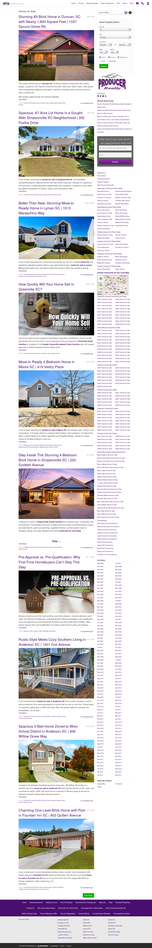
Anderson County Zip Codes (107, 408)
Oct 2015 (118, 741)
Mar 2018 (118, 703)
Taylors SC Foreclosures (105, 545)
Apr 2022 (100, 641)
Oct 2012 (100, 772)
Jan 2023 (118, 629)
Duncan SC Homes (103, 210)
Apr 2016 (100, 734)
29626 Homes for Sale (122, 414)
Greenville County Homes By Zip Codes (112, 296)
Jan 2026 (118, 573)
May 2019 (118, 682)
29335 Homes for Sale (104, 346)
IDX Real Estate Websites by (28, 946)
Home (103, 57)
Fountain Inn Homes (122, 247)
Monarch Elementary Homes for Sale (109, 489)
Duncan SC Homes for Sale (32, 103)
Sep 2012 (118, 772)
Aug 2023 (100, 619)
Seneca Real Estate (103, 269)
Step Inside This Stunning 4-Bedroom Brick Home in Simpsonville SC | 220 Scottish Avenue (48, 459)
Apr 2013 (118, 762)
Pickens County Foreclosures (106, 530)
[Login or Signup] (148, 3)
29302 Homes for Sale (122, 330)
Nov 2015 (100, 741)
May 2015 (100, 750)
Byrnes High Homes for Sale (106, 470)
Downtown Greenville (104, 204)
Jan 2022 (100, 644)
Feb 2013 (118, 766)
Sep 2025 (118, 579)
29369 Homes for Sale (104, 352)
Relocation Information (49, 631)
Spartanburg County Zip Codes (108, 327)
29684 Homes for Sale (122, 427)
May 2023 (118, 622)
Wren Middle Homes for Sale (106, 514)
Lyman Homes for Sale (104, 213)
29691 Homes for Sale (122, 445)
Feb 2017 (100, 719)
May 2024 (118, 604)
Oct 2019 (100, 675)
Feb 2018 (100, 706)
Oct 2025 (100, 579)
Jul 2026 (118, 563)
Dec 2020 (100, 657)
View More (22, 99)
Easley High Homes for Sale (106, 473)
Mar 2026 (118, 569)
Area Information (46, 716)
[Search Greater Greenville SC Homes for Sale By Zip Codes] (112, 285)
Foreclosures (102, 520)
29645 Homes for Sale (122, 383)
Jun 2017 (100, 713)
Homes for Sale (44, 103)
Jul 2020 (118, 660)
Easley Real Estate (103, 238)
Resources (101, 173)
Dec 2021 (118, 644)
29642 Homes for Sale (122, 396)
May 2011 (118, 775)
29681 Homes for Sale (122, 321)
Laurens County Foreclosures (107, 536)
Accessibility (54, 946)
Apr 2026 (100, 569)
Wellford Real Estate (122, 222)
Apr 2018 (100, 703)
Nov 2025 (118, 576)
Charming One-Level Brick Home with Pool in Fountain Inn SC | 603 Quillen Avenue (52, 813)
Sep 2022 (118, 635)
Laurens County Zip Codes (107, 365)
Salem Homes (119, 269)
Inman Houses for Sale (104, 219)
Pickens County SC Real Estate (109, 232)
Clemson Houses (120, 235)
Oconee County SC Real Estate (108, 266)
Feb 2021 (100, 654)
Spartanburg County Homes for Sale (29, 447)
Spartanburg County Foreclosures (108, 526)
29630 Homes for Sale (104, 393)
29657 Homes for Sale (104, 399)
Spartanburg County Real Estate (109, 207)
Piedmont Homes (102, 201)
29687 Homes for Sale (104, 324)
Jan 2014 (100, 759)
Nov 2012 (118, 769)
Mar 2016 (118, 734)
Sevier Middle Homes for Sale (107, 505)
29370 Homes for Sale (122, 377)
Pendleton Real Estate (122, 263)
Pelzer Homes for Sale (104, 260)
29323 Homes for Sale (122, 340)
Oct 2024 (100, 597)
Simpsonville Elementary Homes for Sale (110, 508)
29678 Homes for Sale (122, 442)
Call (98, 93)
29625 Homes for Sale (104, 414)
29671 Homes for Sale (122, 402)
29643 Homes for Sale (122, 417)
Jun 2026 (100, 566)
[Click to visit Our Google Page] (106, 96)
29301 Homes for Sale (104, 330)
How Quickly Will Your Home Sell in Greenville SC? (46, 286)
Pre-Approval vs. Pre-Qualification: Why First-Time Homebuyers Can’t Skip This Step (49, 561)
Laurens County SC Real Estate (109, 241)
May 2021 (100, 650)
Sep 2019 (118, 675)
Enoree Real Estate (103, 229)
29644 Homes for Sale (104, 312)
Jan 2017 (118, 719)
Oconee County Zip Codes (107, 433)
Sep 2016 (118, 725)
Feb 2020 (100, 669)
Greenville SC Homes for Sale (32, 353)
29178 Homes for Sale (104, 368)
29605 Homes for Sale (122, 299)
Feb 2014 (118, 756)
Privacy (69, 946)
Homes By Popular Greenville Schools (111, 452)
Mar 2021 (118, 650)
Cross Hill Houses (103, 247)
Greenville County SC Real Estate (109, 188)
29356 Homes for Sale (104, 349)
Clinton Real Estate (121, 244)
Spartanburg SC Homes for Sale (37, 276)
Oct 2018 (100, 694)
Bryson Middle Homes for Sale (107, 464)
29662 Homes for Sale (104, 318)
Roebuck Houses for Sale (105, 225)
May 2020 (118, 663)
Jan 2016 (118, 738)
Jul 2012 (100, 775)
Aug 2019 (100, 678)
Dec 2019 (100, 672)
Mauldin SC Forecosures (105, 548)
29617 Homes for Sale (104, 309)
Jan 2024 (118, 610)
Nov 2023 (118, 613)
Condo (113, 57)
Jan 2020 (118, 669)
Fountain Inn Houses (104, 197)
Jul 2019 (118, 678)
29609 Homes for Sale (122, 302)
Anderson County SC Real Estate (109, 254)
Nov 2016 (118, 722)
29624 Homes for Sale (122, 411)
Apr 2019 (100, 685)
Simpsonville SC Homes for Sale (52, 194)
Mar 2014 (100, 756)
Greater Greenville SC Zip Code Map (113, 272)
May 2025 (118, 585)
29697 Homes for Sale (122, 430)
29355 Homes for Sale (122, 374)
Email (103, 93)
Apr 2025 (100, 588)
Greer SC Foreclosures (104, 542)
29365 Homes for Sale (122, 349)
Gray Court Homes (103, 250)
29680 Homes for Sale (104, 321)
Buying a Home (28, 445)
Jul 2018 (118, 697)
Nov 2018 (118, 691)
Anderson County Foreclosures (107, 533)
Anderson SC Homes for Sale (32, 716)
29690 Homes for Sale (122, 324)
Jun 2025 (100, 585)
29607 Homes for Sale (104, 302)
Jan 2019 (118, 688)
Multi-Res (113, 61)
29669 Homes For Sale (104, 424)
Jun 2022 (118, 638)
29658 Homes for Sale (122, 436)
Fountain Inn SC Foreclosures (107, 554)
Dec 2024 (100, 594)
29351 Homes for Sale (104, 374)
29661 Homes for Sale (122, 315)
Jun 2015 (118, 747)
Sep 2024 (118, 597)
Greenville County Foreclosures (107, 523)
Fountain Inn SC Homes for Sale (33, 887)
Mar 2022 (118, 641)
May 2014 (100, 753)
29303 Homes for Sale (104, 333)
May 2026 (118, 566)
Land (103, 61)
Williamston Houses (103, 263)
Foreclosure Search (103, 179)
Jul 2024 (118, 601)
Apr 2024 (100, 607)
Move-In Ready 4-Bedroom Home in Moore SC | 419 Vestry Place (47, 364)
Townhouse (123, 57)
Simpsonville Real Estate (123, 191)
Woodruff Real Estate (122, 216)
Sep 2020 (118, 657)
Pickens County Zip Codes (107, 390)
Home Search (101, 176)
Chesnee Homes (102, 222)
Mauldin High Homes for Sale (106, 486)
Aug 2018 (100, 697)
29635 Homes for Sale (122, 309)
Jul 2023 (118, 619)
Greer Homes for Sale (104, 194)
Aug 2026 (100, 563)
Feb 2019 (100, 688)
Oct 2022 (100, 635)
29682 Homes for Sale (104, 405)
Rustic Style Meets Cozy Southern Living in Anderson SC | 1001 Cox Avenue (52, 642)
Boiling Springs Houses (122, 219)
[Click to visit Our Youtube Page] (103, 96)
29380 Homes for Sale (104, 380)
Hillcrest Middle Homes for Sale (107, 480)
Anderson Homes (103, 257)
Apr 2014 (118, 753)
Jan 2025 (118, 591)
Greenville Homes (103, 191)
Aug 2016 (100, 728)
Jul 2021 (100, 647)
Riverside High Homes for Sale (107, 498)
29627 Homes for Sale (104, 417)
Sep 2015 (100, 744)
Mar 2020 (118, 666)
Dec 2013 (118, 759)
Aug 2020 (100, 660)
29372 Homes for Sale (122, 352)
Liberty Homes (120, 238)
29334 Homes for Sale (122, 343)
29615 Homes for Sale (122, 305)
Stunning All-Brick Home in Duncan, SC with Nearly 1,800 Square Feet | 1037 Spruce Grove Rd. (50, 21)
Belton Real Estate (121, 257)
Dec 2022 (100, 632)
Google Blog (101, 784)
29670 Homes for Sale (104, 402)
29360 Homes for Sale (104, 377)
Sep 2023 (118, 616)
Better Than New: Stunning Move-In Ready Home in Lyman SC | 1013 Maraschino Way (46, 207)
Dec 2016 (100, 722)
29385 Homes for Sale (104, 358)
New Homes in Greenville (105, 185)
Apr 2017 (100, 716)
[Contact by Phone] (142, 3)
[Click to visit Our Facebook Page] (98, 96)
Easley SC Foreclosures (105, 551)
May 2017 (118, 713)
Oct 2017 (118, 706)
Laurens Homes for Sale (105, 244)
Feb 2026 (100, 573)
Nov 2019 (118, 672)
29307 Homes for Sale (104, 337)
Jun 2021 (118, 647)
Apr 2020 (100, 666)
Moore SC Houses (121, 213)
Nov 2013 (100, 762)
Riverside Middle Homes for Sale (108, 495)
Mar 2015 (118, 750)
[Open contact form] (137, 3)
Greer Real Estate (121, 210)
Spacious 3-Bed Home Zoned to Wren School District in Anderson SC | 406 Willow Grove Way (48, 731)
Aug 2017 (100, 710)
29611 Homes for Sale (104, 305)
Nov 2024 (118, 594)
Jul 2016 (118, 728)
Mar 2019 (118, 685)
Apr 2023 (100, 625)
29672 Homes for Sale (122, 439)
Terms (62, 946)
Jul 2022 (100, 638)
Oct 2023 (100, 616)
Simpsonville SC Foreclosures (107, 539)
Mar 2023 (118, 625)
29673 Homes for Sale (122, 318)
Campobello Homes (121, 225)
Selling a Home (38, 194)
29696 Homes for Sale (122, 449)
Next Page (88, 895)
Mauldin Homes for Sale (123, 197)
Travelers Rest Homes (122, 201)
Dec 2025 (100, 576)
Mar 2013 (100, 766)
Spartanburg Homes (103, 216)
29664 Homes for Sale (104, 439)
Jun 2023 (100, 622)
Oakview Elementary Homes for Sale (109, 492)
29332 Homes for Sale (104, 371)
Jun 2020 (100, 663)
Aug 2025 (100, 582)
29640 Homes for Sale (104, 396)
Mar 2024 (118, 607)
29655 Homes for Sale (122, 421)
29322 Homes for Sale (104, 340)
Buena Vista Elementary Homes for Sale (110, 467)
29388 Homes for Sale (122, 358)
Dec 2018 (100, 691)
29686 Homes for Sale (104, 445)
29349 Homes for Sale (122, 346)
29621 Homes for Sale (104, 411)
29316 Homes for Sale (122, 337)
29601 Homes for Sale (104, 299)
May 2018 (118, 700)
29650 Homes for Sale (122, 312)
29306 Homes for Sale (122, 333)
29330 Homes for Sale (104, 343)
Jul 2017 (118, 710)
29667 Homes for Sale (122, 399)
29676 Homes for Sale (104, 442)
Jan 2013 (100, 769)
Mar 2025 (118, 588)
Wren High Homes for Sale (106, 511)
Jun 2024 (100, 604)
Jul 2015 (100, 747)
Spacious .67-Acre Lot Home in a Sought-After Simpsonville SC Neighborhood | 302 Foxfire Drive (51, 117)
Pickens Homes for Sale (105, 235)
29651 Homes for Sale (104, 315)
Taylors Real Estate (121, 194)
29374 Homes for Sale (104, 355)
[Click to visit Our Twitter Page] (101, 96)
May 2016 (118, 731)
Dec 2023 (100, 613)
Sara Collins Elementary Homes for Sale (110, 502)
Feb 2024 (100, 610)
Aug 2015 (118, 744)
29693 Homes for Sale (104, 449)
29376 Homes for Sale (122, 355)
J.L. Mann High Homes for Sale (107, 483)
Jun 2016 (100, 731)
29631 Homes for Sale (122, 393)
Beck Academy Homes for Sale (107, 455)
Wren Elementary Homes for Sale (108, 517)
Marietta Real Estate (122, 204)
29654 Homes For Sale (104, 421)
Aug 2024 (100, 601)
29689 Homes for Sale (104, 430)
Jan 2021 (118, 654)
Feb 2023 (100, 629)
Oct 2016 (100, 725)
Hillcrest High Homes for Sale (106, 477)
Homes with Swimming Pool (32, 889)
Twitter (99, 787)
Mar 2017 (118, 716)
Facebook (118, 784)
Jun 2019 (100, 682)
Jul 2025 (118, 582)
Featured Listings (29, 274)
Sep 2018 (118, 694)
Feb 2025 (100, 591)
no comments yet (87, 103)
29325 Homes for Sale (122, 368)
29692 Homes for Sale (104, 386)
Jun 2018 (100, 700)
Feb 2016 (100, 738)
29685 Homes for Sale (122, 405)
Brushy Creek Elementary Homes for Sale (110, 461)
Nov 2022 (118, 632)
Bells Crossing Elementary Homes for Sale (111, 458)
